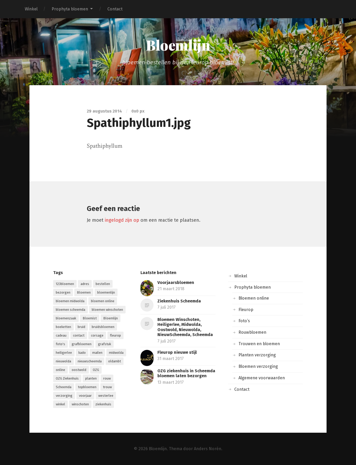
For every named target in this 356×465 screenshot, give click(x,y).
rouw (107, 378)
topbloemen (87, 387)
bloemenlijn (106, 292)
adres (85, 284)
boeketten (63, 327)
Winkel (31, 9)
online (60, 370)
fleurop (115, 335)
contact (78, 335)
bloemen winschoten (107, 310)
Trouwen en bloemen (259, 343)
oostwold (79, 370)
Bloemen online (253, 298)
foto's (60, 344)
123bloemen (65, 284)
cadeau (61, 335)
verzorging (64, 396)
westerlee (105, 396)
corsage (97, 335)
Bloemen (84, 292)
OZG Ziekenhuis (67, 378)
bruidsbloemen (103, 327)
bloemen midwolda (70, 301)
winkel (60, 404)
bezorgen (63, 292)
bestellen (103, 284)
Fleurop (245, 309)
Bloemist (90, 318)
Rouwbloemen (252, 332)
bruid (81, 327)
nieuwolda (63, 361)
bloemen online (102, 301)
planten (91, 378)
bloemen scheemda (70, 310)
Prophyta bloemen (70, 9)
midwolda (116, 353)
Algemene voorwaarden (261, 377)
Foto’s (244, 320)
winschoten (80, 404)
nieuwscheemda (90, 361)
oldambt (114, 361)
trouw (107, 387)
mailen (97, 353)
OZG (96, 370)
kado (82, 353)
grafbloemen (81, 344)
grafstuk (104, 344)
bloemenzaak (66, 318)
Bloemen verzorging (258, 366)
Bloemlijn (178, 45)
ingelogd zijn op (122, 220)
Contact (114, 9)
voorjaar (85, 396)
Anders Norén (207, 448)
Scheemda (63, 387)
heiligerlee (64, 353)
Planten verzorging (257, 354)
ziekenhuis (103, 404)
